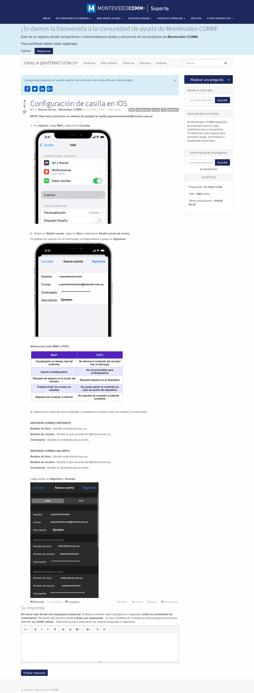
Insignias (161, 63)
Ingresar (28, 50)
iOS (163, 109)
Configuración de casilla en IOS (78, 103)
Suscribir (222, 100)
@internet (172, 109)
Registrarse (44, 51)
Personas (128, 63)
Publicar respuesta (34, 673)
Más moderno (109, 63)
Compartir (73, 602)
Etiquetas (145, 63)
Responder (39, 602)
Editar (123, 602)
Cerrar (138, 602)
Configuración (142, 109)
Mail (132, 109)
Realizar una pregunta (206, 79)
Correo (155, 109)
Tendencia (89, 63)
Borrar (153, 602)
